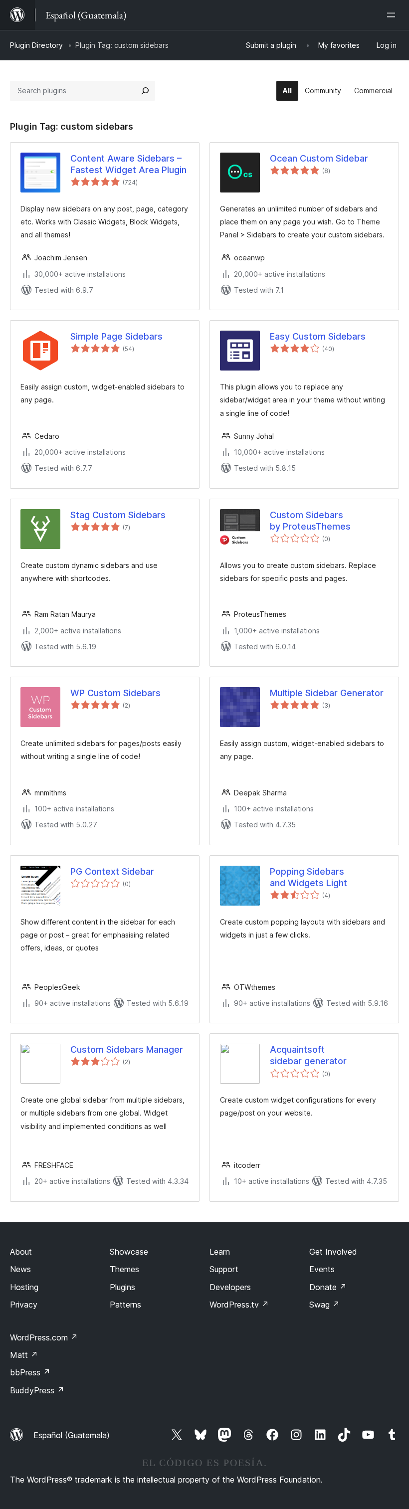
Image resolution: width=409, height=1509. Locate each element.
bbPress (30, 1372)
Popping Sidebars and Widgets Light (308, 877)
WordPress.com (44, 1337)
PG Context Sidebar (112, 871)
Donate (328, 1287)
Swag (324, 1305)
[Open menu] (393, 15)
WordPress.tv (239, 1305)
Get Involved (333, 1252)
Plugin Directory (36, 45)
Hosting (24, 1287)
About (21, 1252)
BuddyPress (37, 1390)
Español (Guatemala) (71, 1435)
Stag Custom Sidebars (118, 515)
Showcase (129, 1252)
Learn (219, 1252)
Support (223, 1269)
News (20, 1269)
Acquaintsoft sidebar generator (308, 1055)
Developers (230, 1287)
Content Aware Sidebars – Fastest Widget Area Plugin (128, 164)
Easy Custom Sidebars (318, 336)
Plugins (122, 1287)
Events (322, 1269)
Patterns (125, 1305)
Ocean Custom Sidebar (319, 158)
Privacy (23, 1305)
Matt (24, 1355)
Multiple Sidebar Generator (327, 693)
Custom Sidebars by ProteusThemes (310, 521)
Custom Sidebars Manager (126, 1049)
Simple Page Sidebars (116, 336)
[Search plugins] (145, 91)
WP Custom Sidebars (115, 693)
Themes (124, 1269)
